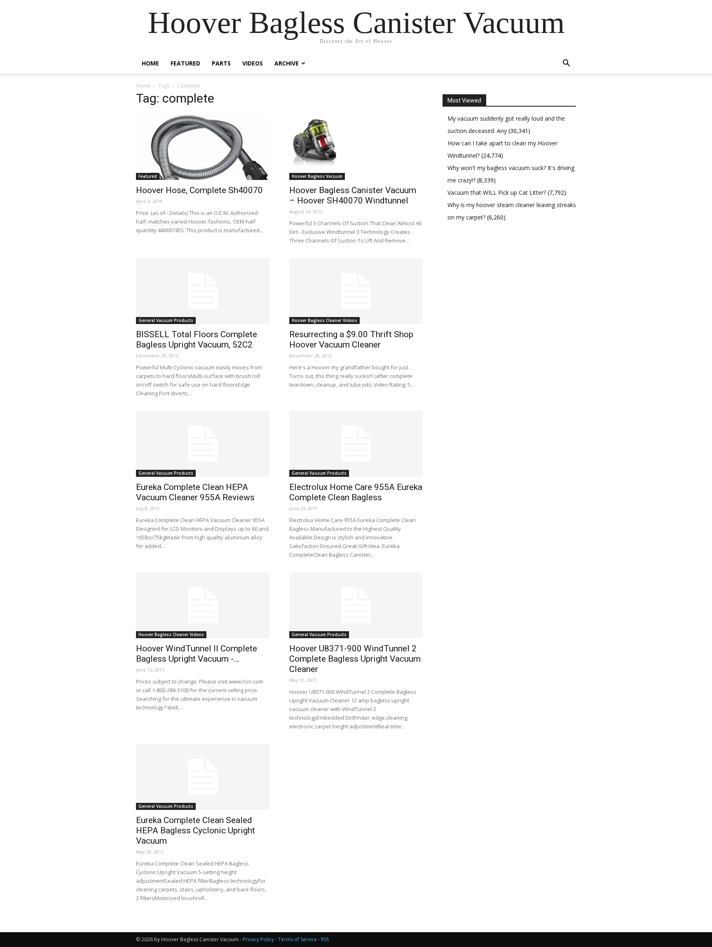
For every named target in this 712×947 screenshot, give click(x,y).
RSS (325, 939)
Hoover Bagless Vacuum (317, 176)
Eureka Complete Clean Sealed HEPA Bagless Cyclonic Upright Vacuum (195, 830)
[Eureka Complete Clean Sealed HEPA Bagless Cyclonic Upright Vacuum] (202, 777)
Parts (221, 63)
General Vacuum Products (165, 320)
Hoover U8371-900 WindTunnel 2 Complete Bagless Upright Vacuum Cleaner (355, 659)
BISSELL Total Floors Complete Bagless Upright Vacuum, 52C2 (196, 339)
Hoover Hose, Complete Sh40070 (199, 190)
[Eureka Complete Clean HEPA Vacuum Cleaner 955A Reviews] (202, 444)
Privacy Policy (258, 939)
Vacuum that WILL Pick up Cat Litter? (497, 192)
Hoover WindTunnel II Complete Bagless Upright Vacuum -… (196, 654)
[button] (566, 64)
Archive (286, 63)
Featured (185, 63)
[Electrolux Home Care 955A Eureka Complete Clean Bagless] (356, 444)
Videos (252, 63)
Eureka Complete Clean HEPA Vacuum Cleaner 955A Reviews (195, 492)
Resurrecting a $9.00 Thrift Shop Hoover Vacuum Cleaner (351, 339)
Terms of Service (297, 939)
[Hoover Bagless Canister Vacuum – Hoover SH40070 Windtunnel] (356, 147)
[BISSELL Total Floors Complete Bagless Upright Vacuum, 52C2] (202, 291)
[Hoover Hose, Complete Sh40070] (202, 147)
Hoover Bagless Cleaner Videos (324, 320)
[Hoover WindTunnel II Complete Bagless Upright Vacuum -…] (202, 605)
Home (150, 63)
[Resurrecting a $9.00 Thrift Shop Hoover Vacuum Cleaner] (356, 291)
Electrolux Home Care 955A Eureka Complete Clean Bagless (355, 492)
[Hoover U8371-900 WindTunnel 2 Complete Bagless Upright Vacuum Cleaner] (356, 605)
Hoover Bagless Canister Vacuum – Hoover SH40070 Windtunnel (352, 195)
